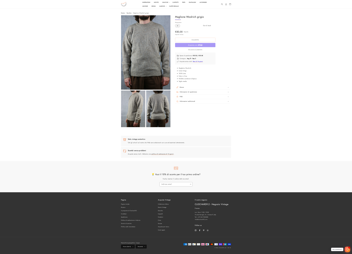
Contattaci (124, 214)
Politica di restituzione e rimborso (130, 220)
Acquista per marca (163, 227)
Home (123, 13)
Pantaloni (160, 217)
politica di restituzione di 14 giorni (162, 154)
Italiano (140, 246)
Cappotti (160, 214)
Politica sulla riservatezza (128, 227)
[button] (166, 2)
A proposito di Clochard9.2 (129, 211)
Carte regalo (161, 230)
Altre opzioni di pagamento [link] (195, 49)
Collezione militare (163, 204)
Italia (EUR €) (127, 246)
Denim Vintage (162, 207)
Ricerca (123, 207)
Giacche (160, 211)
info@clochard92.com (201, 219)
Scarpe (160, 223)
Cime (159, 220)
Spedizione (124, 217)
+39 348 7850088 (203, 217)
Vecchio (128, 13)
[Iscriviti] (190, 184)
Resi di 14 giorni (198, 61)
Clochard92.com (222, 247)
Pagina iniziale (125, 204)
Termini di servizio (126, 223)
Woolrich (178, 19)
